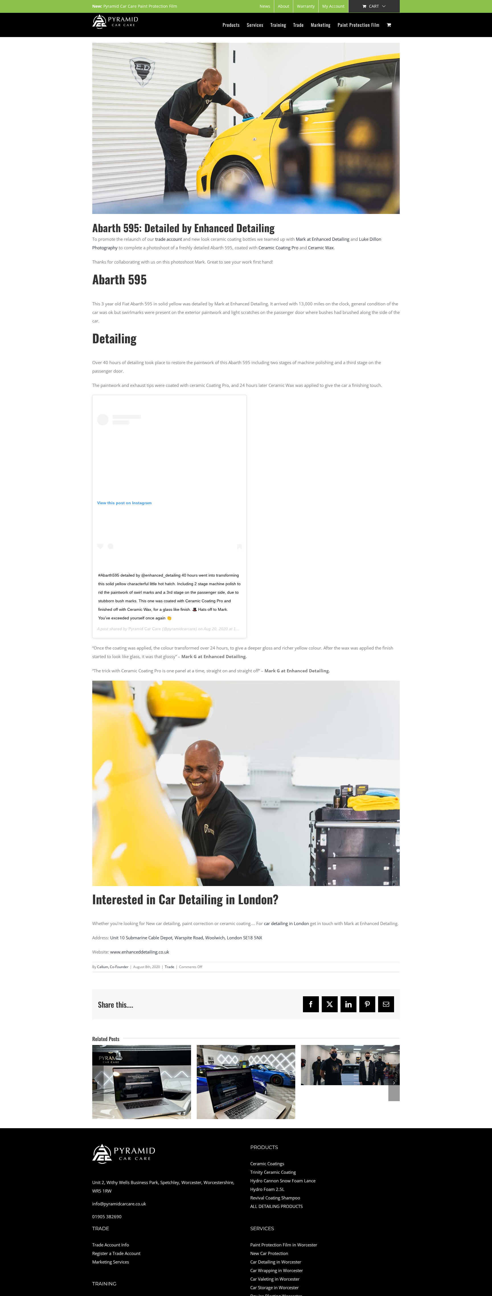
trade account (168, 239)
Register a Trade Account (116, 1253)
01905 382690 (107, 1216)
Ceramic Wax (321, 247)
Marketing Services (110, 1262)
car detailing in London (286, 923)
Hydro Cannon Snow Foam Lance (282, 1180)
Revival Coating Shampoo (275, 1198)
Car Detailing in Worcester (275, 1262)
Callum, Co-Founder (112, 966)
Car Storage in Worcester (274, 1287)
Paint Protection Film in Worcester (283, 1245)
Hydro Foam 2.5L (267, 1189)
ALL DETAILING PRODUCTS (276, 1206)
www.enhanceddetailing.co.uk (139, 952)
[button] (98, 1082)
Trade (169, 966)
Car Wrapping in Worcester (276, 1270)
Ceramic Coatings (267, 1163)
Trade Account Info (110, 1245)
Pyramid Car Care (144, 628)
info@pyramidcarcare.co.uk (119, 1204)
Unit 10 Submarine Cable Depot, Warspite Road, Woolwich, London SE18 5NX (186, 937)
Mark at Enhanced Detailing (322, 239)
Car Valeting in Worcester (275, 1279)
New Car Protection (269, 1253)
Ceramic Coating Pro (278, 247)
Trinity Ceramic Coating (273, 1172)
